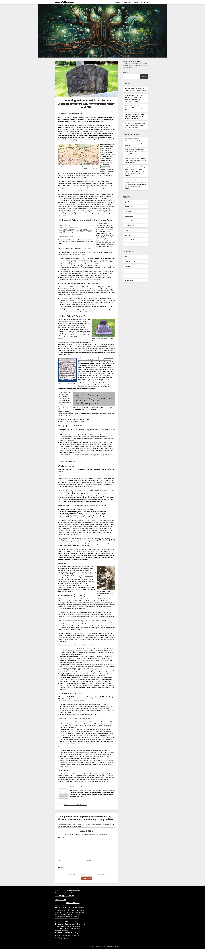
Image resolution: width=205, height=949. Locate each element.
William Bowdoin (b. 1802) (64, 935)
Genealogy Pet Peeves (131, 271)
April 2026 (127, 202)
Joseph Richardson (130, 139)
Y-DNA (58, 938)
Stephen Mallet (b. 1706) (67, 930)
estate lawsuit (87, 633)
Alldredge (57, 892)
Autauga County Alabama (64, 897)
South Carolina (77, 928)
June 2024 (128, 235)
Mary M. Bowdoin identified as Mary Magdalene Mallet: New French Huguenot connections (135, 116)
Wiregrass (93, 185)
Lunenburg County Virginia (61, 916)
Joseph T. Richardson (64, 2)
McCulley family (58, 920)
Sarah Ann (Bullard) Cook (64, 928)
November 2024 (129, 225)
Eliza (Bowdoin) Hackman (80, 275)
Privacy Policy (144, 2)
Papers (136, 2)
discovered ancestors (66, 905)
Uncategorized (129, 280)
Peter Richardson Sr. (79, 921)
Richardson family (76, 926)
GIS (126, 276)
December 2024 (129, 221)
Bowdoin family (73, 902)
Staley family (58, 930)
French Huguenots (59, 910)
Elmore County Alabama (66, 907)
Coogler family (58, 905)
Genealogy (127, 2)
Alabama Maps (92, 168)
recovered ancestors (59, 926)
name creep (67, 354)
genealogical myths (71, 910)
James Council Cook (76, 912)
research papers (67, 926)
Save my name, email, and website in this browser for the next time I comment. (87, 874)
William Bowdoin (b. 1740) (66, 933)
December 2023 (129, 240)
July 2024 (127, 230)
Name (60, 860)
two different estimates (86, 498)
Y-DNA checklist (66, 938)
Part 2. (81, 114)
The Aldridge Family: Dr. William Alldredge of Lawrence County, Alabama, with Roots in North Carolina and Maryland (135, 171)
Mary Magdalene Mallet (74, 918)
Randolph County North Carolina (70, 924)
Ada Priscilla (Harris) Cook (60, 890)
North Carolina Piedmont (60, 921)
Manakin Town (77, 916)
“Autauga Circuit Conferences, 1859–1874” (71, 421)
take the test (69, 480)
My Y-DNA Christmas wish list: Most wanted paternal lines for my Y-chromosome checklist (135, 125)
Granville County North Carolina (62, 912)
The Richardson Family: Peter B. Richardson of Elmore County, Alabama (134, 108)
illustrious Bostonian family (105, 165)
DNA (126, 257)
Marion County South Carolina (61, 918)
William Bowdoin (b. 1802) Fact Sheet (75, 805)
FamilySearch (94, 409)
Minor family (65, 920)
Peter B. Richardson (70, 921)
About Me (118, 2)
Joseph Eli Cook (58, 914)
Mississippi (71, 920)
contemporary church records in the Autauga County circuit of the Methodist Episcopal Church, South (95, 360)
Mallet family (70, 916)
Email (89, 860)
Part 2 (88, 778)
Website (60, 867)
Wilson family (76, 935)
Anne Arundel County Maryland (66, 892)
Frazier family (81, 907)
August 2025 (128, 206)
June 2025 (128, 211)
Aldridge (82, 890)
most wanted (77, 920)
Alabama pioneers (73, 891)
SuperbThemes (114, 946)
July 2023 (127, 244)
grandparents (81, 910)
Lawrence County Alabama (68, 914)
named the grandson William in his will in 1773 (80, 304)
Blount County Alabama (60, 903)
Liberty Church (78, 914)
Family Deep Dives (130, 261)
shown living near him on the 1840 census (78, 260)
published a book (87, 183)
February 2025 (129, 216)
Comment (61, 838)
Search (125, 72)
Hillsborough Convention (93, 614)
